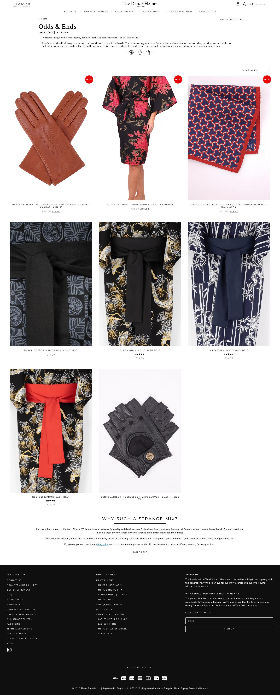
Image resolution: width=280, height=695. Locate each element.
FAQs (10, 595)
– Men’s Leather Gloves (111, 614)
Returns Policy (17, 604)
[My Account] (244, 4)
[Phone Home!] (140, 4)
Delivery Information (21, 609)
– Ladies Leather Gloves (111, 619)
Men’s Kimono (105, 580)
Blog (10, 643)
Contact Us (14, 580)
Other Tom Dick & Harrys (23, 638)
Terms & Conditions (19, 629)
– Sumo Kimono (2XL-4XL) (111, 595)
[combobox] (259, 4)
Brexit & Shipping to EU (22, 614)
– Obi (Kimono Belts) (109, 604)
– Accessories (105, 634)
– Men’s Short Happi (109, 585)
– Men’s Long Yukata (109, 590)
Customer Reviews (19, 590)
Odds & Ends (104, 609)
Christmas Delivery (19, 619)
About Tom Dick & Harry (22, 585)
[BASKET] (238, 4)
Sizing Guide (15, 599)
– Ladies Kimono (106, 624)
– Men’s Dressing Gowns (112, 629)
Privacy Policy (16, 634)
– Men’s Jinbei (105, 599)
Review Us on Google (140, 667)
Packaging (14, 624)
